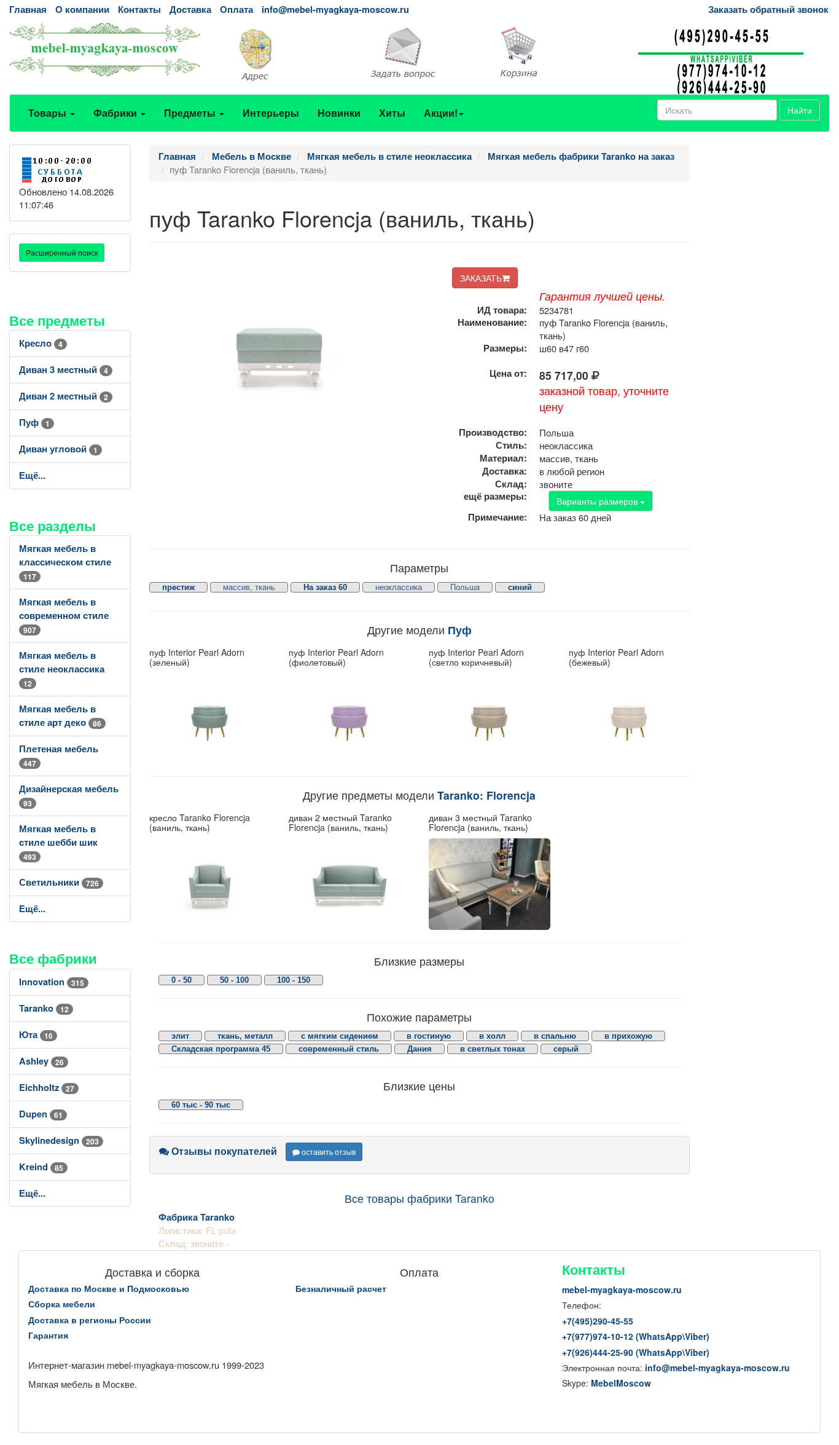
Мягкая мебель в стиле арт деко (60, 716)
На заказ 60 (325, 587)
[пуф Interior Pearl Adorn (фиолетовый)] (349, 718)
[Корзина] (559, 53)
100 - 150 (293, 980)
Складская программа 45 (220, 1048)
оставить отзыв (328, 1151)
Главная (28, 9)
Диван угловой (58, 449)
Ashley (41, 1061)
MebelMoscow (621, 1383)
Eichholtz (46, 1087)
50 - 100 (234, 980)
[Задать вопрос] (419, 54)
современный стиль (339, 1048)
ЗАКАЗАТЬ (481, 278)
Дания (419, 1048)
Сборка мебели (61, 1303)
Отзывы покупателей (223, 1151)
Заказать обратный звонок (768, 9)
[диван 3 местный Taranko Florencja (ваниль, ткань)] (489, 883)
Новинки (339, 113)
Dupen (41, 1114)
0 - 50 (181, 980)
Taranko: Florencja (486, 795)
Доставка (190, 9)
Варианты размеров (598, 501)
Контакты (139, 9)
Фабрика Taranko (196, 1217)
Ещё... (32, 475)
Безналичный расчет (340, 1288)
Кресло (41, 343)
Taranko (44, 1008)
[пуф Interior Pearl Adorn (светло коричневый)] (489, 718)
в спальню (555, 1036)
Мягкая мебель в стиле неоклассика (61, 669)
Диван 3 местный (63, 369)
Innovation (51, 981)
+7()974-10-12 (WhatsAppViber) (635, 1336)
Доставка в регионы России (89, 1319)
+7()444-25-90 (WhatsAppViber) (635, 1352)
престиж (178, 587)
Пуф (34, 422)
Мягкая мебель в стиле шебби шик (58, 842)
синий (520, 587)
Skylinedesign (59, 1140)
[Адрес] (280, 54)
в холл (492, 1036)
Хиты (392, 113)
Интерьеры (271, 113)
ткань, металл (245, 1036)
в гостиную (429, 1036)
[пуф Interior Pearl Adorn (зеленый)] (210, 718)
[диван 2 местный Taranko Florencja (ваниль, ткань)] (349, 883)
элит (180, 1036)
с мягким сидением (339, 1036)
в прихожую (628, 1036)
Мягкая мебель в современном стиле (64, 616)
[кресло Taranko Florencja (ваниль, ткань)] (210, 883)
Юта (36, 1034)
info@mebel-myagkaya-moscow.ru (335, 9)
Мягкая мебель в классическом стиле (65, 562)
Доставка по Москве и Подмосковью (108, 1288)
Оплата (236, 9)
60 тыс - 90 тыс (200, 1104)
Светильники (59, 882)
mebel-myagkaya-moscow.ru (622, 1289)
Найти (799, 110)
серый (566, 1048)
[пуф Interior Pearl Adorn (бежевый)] (629, 718)
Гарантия (48, 1335)
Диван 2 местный (63, 396)
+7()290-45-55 (597, 1321)
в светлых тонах (492, 1048)
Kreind (41, 1166)
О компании (82, 9)
